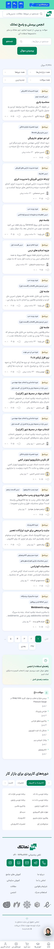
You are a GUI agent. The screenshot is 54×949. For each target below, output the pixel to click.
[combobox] (40, 72)
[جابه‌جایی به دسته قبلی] (49, 783)
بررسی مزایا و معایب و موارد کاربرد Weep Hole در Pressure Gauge (28, 700)
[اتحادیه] (37, 904)
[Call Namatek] (43, 862)
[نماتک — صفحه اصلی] (49, 13)
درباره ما (40, 874)
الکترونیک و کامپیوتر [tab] (36, 783)
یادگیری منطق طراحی (38, 721)
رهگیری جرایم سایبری (40, 818)
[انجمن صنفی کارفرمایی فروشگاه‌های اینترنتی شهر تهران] (27, 904)
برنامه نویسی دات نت (40, 800)
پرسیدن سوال (27, 51)
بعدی (23, 646)
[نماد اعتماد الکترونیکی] (47, 904)
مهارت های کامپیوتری (40, 812)
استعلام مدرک (41, 892)
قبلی (46, 639)
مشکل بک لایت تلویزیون (37, 730)
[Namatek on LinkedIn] (18, 862)
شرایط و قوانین (40, 886)
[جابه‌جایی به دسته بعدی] (5, 783)
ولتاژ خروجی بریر (40, 740)
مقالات (13, 886)
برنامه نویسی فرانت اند (16, 794)
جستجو (9, 41)
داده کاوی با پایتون (41, 806)
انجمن (13, 892)
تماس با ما (41, 880)
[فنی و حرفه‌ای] (6, 904)
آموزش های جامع (13, 874)
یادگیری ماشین (20, 806)
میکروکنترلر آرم (43, 824)
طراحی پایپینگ (41, 711)
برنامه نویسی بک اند (40, 794)
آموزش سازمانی (13, 880)
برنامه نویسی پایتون (18, 800)
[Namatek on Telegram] (35, 862)
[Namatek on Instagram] (10, 862)
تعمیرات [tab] (21, 783)
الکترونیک (21, 818)
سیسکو (22, 812)
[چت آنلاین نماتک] (48, 931)
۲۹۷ (32, 646)
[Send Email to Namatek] (27, 862)
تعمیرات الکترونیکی (18, 824)
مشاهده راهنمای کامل (40, 679)
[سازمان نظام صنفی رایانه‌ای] (17, 904)
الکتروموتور (42, 749)
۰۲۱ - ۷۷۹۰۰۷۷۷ (20, 854)
